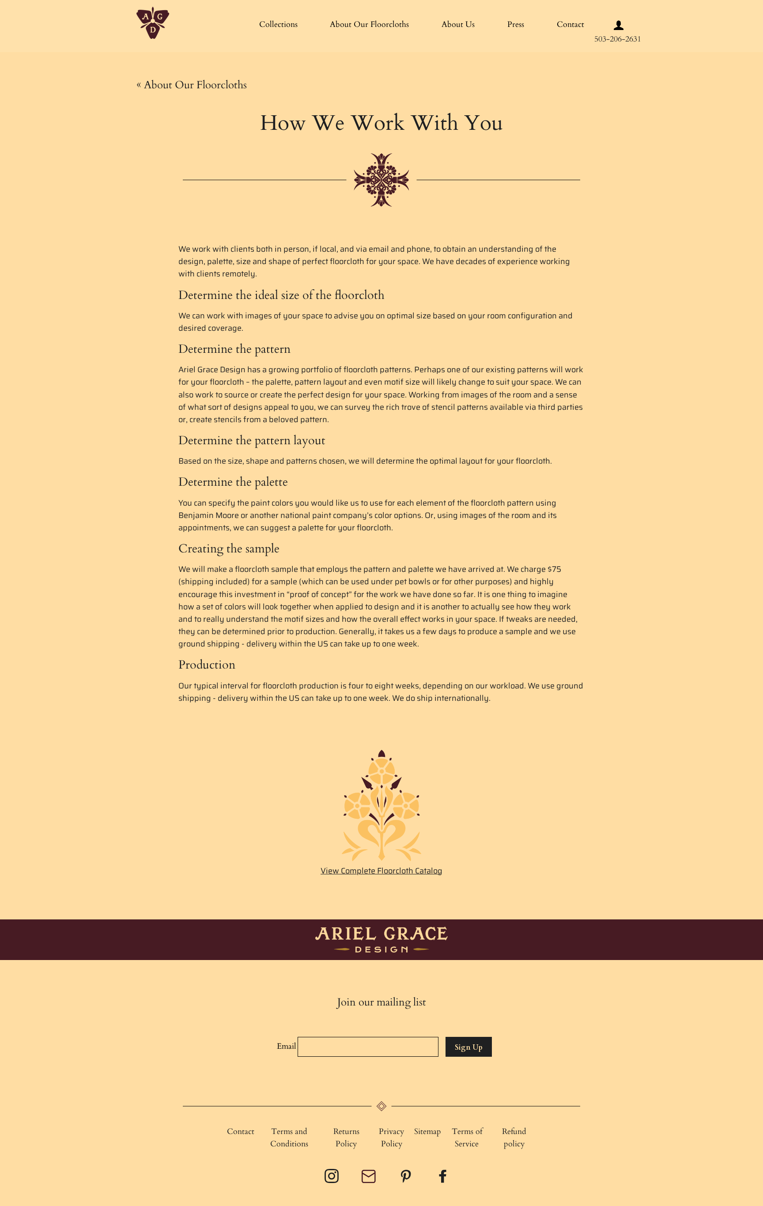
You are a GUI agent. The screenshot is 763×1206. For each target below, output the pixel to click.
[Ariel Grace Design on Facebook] (444, 1179)
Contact (570, 24)
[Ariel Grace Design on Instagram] (332, 1179)
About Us (458, 24)
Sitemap (427, 1131)
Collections (278, 24)
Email (286, 1046)
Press (515, 24)
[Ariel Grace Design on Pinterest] (407, 1179)
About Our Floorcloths (369, 24)
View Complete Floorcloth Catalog (381, 871)
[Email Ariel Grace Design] (370, 1180)
